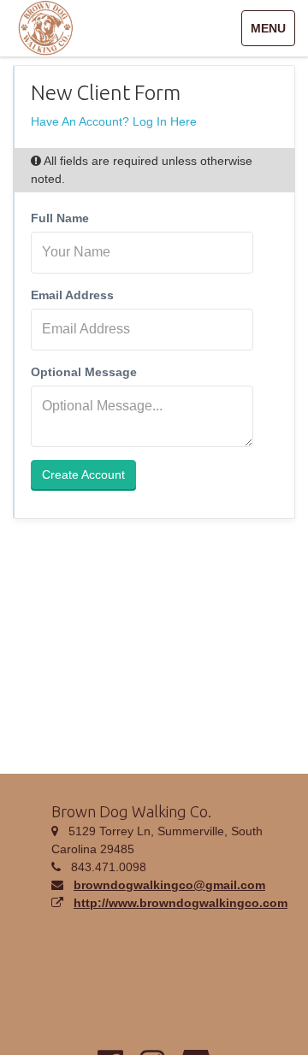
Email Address (72, 295)
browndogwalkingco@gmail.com (169, 885)
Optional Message (84, 372)
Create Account (83, 474)
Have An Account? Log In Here (114, 121)
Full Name (60, 218)
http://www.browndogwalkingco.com (180, 903)
